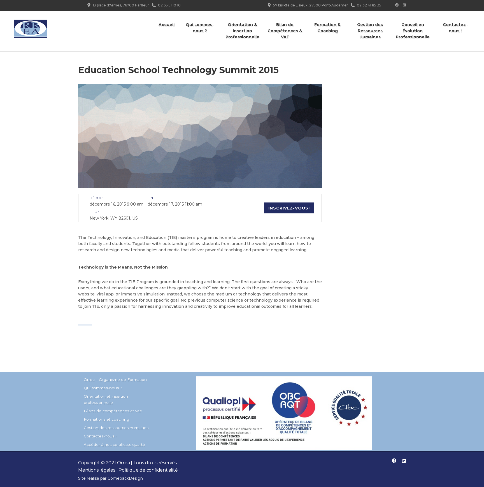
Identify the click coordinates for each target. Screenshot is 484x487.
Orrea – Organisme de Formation (115, 379)
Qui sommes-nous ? (200, 27)
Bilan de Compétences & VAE (284, 30)
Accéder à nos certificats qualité (114, 444)
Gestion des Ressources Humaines (370, 30)
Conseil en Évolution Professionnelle (413, 30)
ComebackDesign (125, 478)
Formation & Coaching (327, 27)
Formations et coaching (106, 419)
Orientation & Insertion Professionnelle (242, 30)
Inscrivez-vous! (289, 208)
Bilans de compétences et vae (113, 411)
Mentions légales (97, 470)
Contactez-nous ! (455, 27)
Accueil (166, 24)
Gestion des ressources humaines (116, 427)
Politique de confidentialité (148, 470)
